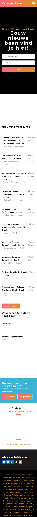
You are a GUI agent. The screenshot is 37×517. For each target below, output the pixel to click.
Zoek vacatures (9, 397)
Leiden (7, 507)
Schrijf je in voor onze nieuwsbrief (18, 444)
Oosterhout (16, 512)
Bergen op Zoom (14, 484)
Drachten (13, 492)
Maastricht (21, 507)
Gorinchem (16, 495)
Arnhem (31, 481)
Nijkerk (23, 510)
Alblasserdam (27, 475)
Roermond (28, 512)
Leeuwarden (29, 504)
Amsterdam (16, 481)
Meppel (29, 507)
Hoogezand (7, 504)
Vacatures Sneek (12, 3)
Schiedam (24, 515)
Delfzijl (27, 486)
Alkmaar (5, 478)
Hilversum (13, 501)
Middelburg (7, 510)
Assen (5, 484)
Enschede (7, 495)
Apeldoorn (24, 481)
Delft (22, 486)
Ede (18, 492)
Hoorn (14, 504)
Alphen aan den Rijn (27, 478)
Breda (23, 484)
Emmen (31, 492)
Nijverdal (8, 512)
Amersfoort (7, 481)
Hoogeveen (30, 501)
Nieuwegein (16, 510)
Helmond (29, 498)
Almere (17, 478)
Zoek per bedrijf (25, 397)
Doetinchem (28, 489)
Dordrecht (6, 492)
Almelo (11, 478)
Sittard (31, 515)
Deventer (20, 489)
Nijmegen (30, 510)
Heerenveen (15, 498)
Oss (22, 512)
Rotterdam (16, 515)
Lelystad (14, 507)
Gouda (22, 495)
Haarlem (7, 498)
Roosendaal (7, 515)
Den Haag (12, 489)
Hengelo (6, 501)
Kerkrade (20, 504)
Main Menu (33, 3)
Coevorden (16, 486)
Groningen (29, 495)
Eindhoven (24, 492)
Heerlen (23, 498)
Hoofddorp (21, 501)
